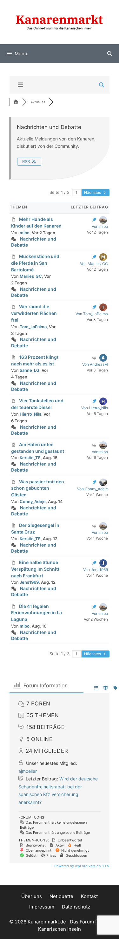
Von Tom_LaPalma (92, 313)
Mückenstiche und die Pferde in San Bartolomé (35, 263)
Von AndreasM (95, 364)
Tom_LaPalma (33, 326)
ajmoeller (27, 771)
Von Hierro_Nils (94, 407)
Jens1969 (29, 582)
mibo (25, 232)
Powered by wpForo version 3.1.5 (81, 866)
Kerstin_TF (30, 457)
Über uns (31, 896)
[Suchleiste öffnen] (109, 53)
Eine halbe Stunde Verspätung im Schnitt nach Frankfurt (35, 569)
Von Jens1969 (95, 569)
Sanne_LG (29, 370)
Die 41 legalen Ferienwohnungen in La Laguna (36, 612)
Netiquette (61, 896)
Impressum (41, 907)
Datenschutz (76, 907)
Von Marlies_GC (94, 263)
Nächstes (93, 192)
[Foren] (16, 102)
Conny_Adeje (33, 501)
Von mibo (100, 226)
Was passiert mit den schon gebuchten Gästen (37, 488)
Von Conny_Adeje (92, 489)
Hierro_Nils (30, 414)
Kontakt (89, 896)
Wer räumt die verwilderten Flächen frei (34, 313)
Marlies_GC (31, 276)
